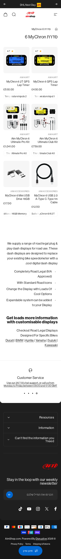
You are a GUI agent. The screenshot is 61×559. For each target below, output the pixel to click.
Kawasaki (51, 345)
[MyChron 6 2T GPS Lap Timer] (16, 60)
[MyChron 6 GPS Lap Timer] (45, 60)
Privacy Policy (17, 544)
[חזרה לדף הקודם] (56, 29)
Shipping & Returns (41, 544)
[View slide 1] (37, 393)
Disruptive (41, 538)
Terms (28, 544)
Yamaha (40, 340)
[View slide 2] (32, 393)
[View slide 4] (24, 393)
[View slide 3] (28, 393)
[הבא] (4, 4)
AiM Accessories (48, 191)
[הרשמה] (9, 494)
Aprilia (29, 340)
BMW (19, 340)
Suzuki (52, 340)
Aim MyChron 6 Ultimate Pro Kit (20, 140)
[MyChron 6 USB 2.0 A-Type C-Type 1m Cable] (45, 174)
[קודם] (56, 4)
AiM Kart (53, 77)
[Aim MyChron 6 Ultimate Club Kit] (45, 117)
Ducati (10, 340)
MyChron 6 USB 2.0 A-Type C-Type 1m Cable (46, 199)
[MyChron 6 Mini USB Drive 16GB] (16, 174)
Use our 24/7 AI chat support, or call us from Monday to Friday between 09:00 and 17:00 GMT (30, 384)
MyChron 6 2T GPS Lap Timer (17, 83)
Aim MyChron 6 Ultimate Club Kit (48, 140)
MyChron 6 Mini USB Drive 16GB (17, 197)
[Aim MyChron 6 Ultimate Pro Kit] (16, 117)
